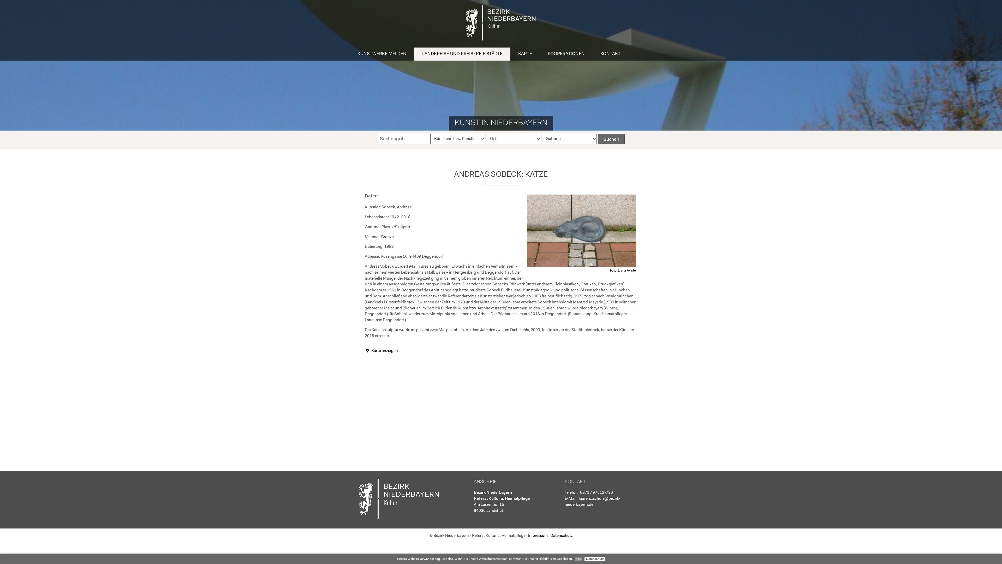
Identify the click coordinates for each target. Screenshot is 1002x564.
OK (578, 559)
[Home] (501, 39)
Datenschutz (595, 559)
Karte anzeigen (384, 351)
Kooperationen (566, 54)
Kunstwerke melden (382, 54)
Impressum (538, 536)
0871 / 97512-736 (596, 493)
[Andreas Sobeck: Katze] (581, 266)
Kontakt (610, 54)
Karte (525, 54)
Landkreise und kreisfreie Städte (462, 54)
